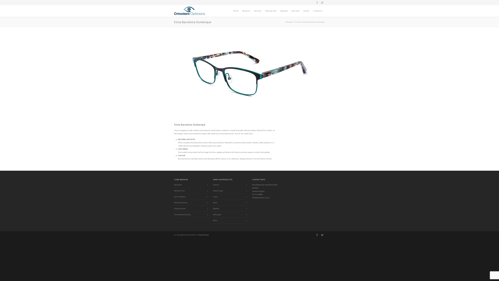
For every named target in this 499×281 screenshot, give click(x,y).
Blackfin (216, 208)
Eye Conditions (180, 197)
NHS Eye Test (179, 191)
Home (235, 11)
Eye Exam (178, 185)
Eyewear (284, 11)
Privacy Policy (203, 235)
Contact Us (317, 11)
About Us (246, 11)
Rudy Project (218, 191)
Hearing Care (270, 11)
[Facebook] (317, 2)
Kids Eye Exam (179, 208)
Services (257, 11)
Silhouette (217, 214)
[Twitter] (322, 2)
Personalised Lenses (182, 214)
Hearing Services (181, 202)
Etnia (215, 202)
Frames (216, 185)
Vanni (215, 197)
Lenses (306, 11)
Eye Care (295, 11)
